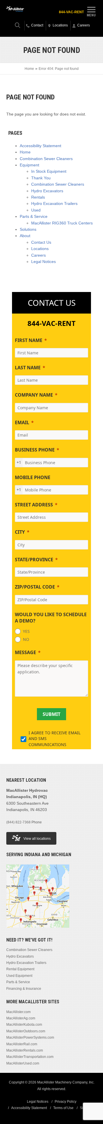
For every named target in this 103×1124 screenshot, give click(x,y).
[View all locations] (37, 927)
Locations (40, 248)
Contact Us (41, 242)
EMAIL (22, 422)
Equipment (29, 165)
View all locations (37, 839)
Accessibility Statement (40, 145)
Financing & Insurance (23, 989)
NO (26, 639)
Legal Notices (43, 261)
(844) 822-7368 (18, 822)
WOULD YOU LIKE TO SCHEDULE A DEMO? (51, 617)
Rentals (38, 197)
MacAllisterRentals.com (24, 1050)
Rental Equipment (20, 969)
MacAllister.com (18, 1012)
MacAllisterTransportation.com (30, 1057)
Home (29, 69)
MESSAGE (25, 652)
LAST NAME (28, 367)
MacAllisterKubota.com (24, 1025)
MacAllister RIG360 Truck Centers (62, 223)
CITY (20, 532)
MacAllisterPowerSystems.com (30, 1037)
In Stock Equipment (48, 171)
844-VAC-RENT (71, 12)
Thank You (41, 178)
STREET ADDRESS (34, 505)
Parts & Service (33, 216)
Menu (91, 15)
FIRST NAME (28, 340)
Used (36, 210)
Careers (38, 255)
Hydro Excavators (47, 191)
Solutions (28, 229)
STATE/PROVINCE (34, 559)
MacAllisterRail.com (21, 1044)
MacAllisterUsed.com (22, 1063)
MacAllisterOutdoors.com (25, 1031)
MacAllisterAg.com (20, 1018)
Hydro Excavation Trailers (54, 203)
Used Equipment (19, 976)
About (25, 235)
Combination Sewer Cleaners (46, 158)
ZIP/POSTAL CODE (35, 587)
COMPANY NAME (34, 395)
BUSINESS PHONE (35, 450)
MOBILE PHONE (32, 477)
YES (26, 631)
